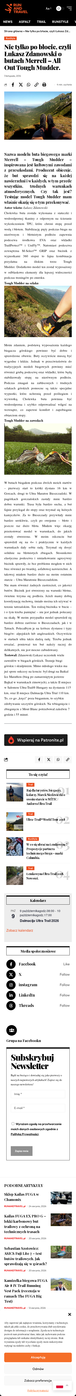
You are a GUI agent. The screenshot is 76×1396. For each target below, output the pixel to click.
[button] (70, 1314)
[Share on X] (20, 84)
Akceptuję (38, 1357)
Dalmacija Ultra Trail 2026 (39, 920)
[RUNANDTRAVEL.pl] (16, 8)
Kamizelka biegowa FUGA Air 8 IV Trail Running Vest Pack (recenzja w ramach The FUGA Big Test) (25, 1291)
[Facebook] (38, 964)
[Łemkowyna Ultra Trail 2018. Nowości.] (14, 875)
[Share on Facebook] (12, 84)
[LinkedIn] (38, 995)
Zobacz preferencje (38, 1380)
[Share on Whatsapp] (28, 84)
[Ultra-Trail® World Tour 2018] (14, 821)
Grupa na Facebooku (23, 1040)
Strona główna (13, 31)
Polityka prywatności (38, 1390)
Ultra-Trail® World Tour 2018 (45, 820)
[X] (38, 974)
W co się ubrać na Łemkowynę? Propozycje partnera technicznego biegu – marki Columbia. (46, 851)
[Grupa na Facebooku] (11, 1030)
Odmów (38, 1369)
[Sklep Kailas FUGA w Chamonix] (61, 1198)
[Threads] (38, 1005)
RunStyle (10, 38)
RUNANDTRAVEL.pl (15, 1206)
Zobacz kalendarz (19, 930)
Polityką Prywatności (24, 1134)
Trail (30, 784)
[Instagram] (38, 985)
